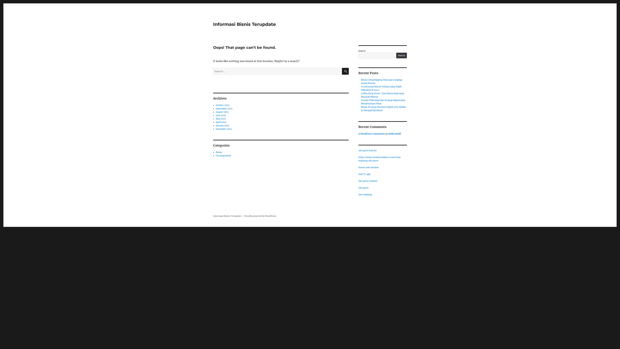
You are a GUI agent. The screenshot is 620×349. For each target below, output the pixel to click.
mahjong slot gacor (368, 160)
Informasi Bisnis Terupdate (244, 24)
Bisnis (219, 152)
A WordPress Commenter (371, 133)
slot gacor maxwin (367, 181)
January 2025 (222, 125)
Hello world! (394, 133)
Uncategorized (223, 155)
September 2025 (224, 108)
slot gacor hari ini (367, 150)
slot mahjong (365, 194)
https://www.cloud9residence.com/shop (379, 157)
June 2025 (221, 115)
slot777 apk (364, 174)
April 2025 (221, 122)
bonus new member (368, 167)
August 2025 (222, 112)
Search (362, 51)
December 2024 (224, 129)
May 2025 (221, 118)
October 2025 (222, 105)
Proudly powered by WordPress (260, 216)
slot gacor (363, 187)
